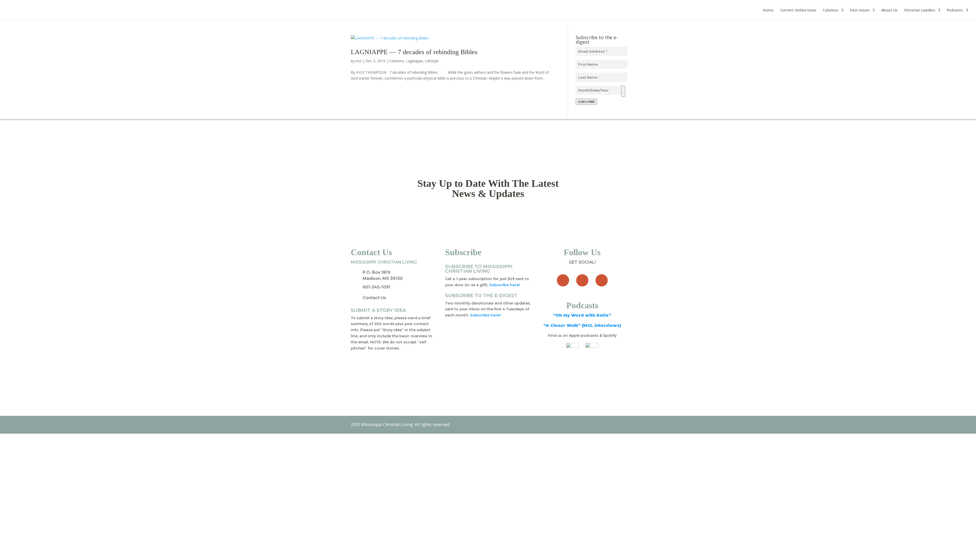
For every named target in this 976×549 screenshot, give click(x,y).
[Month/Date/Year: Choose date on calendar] (623, 91)
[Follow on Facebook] (563, 280)
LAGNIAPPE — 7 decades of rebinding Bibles (414, 52)
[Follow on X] (582, 280)
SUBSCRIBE (586, 101)
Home (768, 10)
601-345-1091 (376, 287)
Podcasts (955, 10)
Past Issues (860, 10)
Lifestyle (432, 60)
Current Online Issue (798, 10)
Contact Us (374, 297)
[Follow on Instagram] (602, 280)
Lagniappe (414, 60)
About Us (889, 10)
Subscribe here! (485, 315)
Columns (830, 10)
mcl (358, 60)
